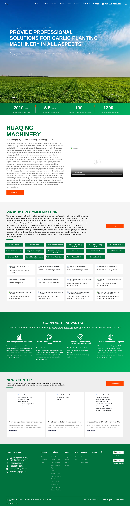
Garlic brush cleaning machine (48, 283)
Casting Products (95, 257)
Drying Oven (75, 251)
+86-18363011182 (16, 466)
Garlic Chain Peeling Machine (75, 245)
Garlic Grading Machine (75, 257)
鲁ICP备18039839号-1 (91, 500)
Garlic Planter (14, 245)
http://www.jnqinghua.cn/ (18, 472)
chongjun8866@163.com (18, 469)
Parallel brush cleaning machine (49, 270)
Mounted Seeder (34, 245)
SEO (122, 500)
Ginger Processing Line (34, 251)
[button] (13, 97)
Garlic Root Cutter (116, 251)
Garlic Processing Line (14, 251)
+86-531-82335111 (113, 4)
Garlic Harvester (95, 251)
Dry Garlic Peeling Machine (95, 245)
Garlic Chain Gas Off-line (115, 245)
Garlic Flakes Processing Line (34, 257)
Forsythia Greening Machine (54, 251)
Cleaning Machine (14, 257)
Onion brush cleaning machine (77, 270)
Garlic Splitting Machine (55, 245)
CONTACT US (13, 452)
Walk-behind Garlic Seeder (55, 257)
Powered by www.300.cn (110, 500)
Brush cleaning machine (17, 283)
